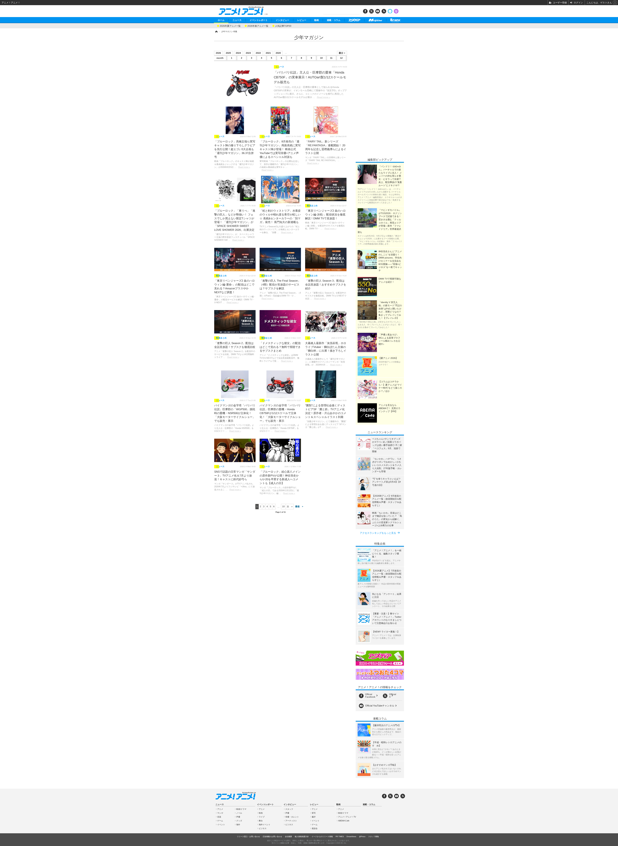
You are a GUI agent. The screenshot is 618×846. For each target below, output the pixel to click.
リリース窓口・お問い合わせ (248, 836)
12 (341, 58)
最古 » (342, 53)
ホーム (221, 20)
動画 (316, 20)
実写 (314, 813)
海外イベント (264, 824)
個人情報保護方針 (302, 836)
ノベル (239, 813)
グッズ (239, 821)
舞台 (261, 821)
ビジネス (263, 828)
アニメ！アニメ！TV (347, 817)
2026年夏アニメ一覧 (230, 26)
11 (331, 58)
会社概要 (288, 836)
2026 (218, 53)
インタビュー (282, 20)
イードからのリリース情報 (322, 836)
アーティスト (291, 821)
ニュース (237, 20)
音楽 (219, 817)
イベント (221, 824)
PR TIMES (340, 836)
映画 (261, 813)
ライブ (262, 817)
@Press (362, 836)
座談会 (315, 828)
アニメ (220, 809)
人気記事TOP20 (283, 26)
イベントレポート (259, 20)
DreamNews (351, 836)
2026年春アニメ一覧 (257, 26)
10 (321, 58)
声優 (238, 817)
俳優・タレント (292, 817)
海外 (238, 824)
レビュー (301, 20)
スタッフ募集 (373, 836)
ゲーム (220, 821)
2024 (238, 53)
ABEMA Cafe (343, 821)
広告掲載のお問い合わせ (272, 836)
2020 (278, 53)
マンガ (220, 813)
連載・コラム (333, 20)
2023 (248, 53)
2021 (268, 53)
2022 (258, 53)
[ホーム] (216, 31)
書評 (314, 817)
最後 (297, 506)
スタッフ (289, 809)
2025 (228, 53)
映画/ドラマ (241, 809)
